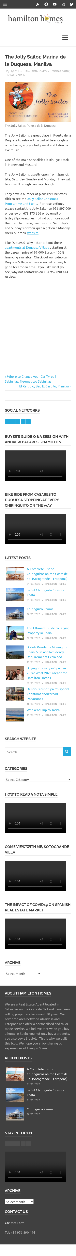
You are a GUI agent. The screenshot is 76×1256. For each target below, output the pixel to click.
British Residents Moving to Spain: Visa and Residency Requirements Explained (46, 652)
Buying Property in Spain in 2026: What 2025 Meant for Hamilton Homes (47, 673)
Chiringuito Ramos (40, 609)
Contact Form (15, 1222)
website (33, 233)
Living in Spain (15, 75)
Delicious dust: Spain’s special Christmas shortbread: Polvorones (48, 694)
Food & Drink (60, 71)
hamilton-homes (35, 71)
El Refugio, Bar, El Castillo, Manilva (44, 386)
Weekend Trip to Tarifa (43, 710)
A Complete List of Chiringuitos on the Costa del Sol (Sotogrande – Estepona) (48, 573)
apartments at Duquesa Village (27, 247)
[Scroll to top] (68, 1248)
